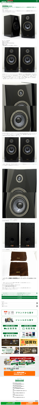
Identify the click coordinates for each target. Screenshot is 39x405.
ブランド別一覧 (19, 296)
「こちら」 (11, 220)
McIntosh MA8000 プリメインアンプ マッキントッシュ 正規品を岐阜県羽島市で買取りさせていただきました (17, 293)
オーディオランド (21, 400)
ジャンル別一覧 (19, 298)
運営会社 (17, 400)
